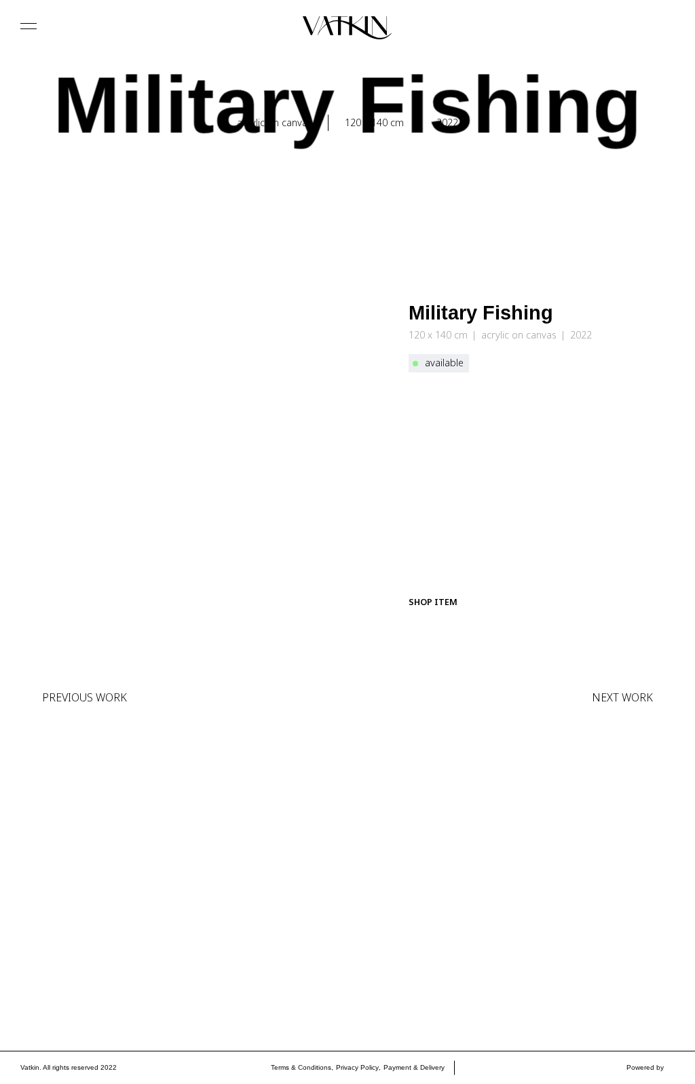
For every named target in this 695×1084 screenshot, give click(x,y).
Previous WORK (84, 697)
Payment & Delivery (414, 1067)
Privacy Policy (357, 1067)
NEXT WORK (622, 697)
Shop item (433, 602)
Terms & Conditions (301, 1067)
